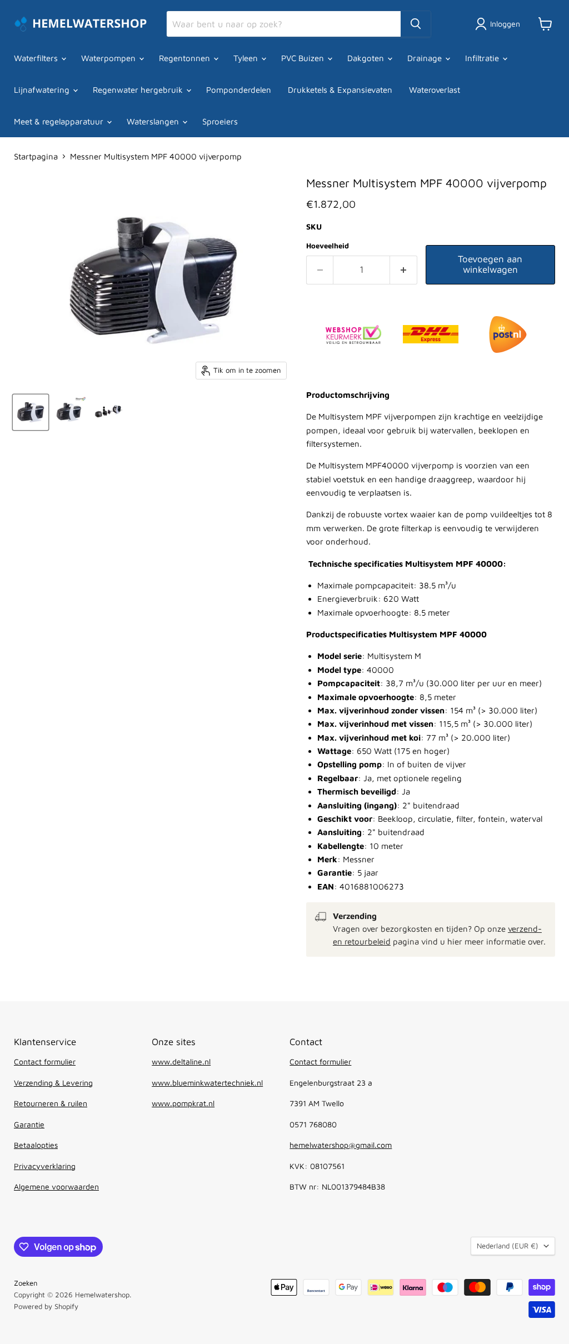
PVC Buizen (303, 58)
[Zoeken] (416, 24)
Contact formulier (45, 1061)
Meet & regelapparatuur (60, 121)
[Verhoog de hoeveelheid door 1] (403, 270)
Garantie (29, 1124)
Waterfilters (37, 58)
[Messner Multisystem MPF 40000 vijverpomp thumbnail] (30, 412)
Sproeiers (220, 121)
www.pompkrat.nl (183, 1103)
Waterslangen (154, 121)
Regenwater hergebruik (139, 89)
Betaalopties (36, 1145)
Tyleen (246, 58)
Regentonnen (185, 58)
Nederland (507, 1245)
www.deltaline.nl (181, 1061)
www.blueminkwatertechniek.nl (207, 1082)
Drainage (425, 58)
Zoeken (25, 1282)
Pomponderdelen (238, 89)
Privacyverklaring (45, 1166)
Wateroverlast (434, 89)
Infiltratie (483, 58)
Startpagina (36, 156)
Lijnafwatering (43, 89)
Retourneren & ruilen (50, 1103)
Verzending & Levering (53, 1082)
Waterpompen (109, 58)
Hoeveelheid (327, 246)
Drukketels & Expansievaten (340, 89)
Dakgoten (366, 58)
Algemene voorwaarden (56, 1186)
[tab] (430, 640)
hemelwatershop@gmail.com (341, 1145)
